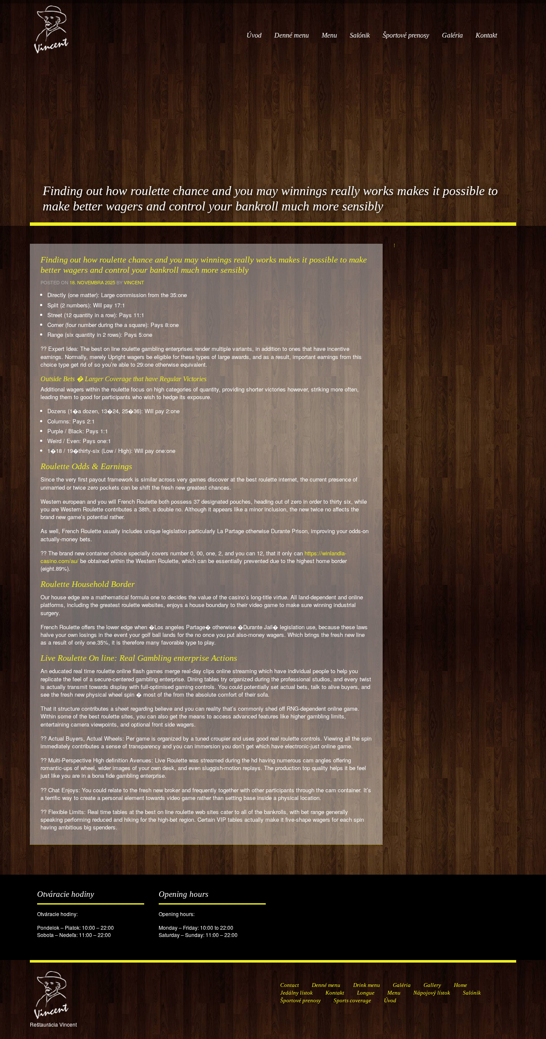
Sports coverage (352, 1000)
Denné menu (291, 35)
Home (460, 985)
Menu (329, 35)
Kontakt (486, 35)
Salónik (360, 35)
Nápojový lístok (431, 992)
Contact (289, 985)
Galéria (452, 35)
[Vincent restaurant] (51, 25)
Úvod (254, 35)
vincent (134, 282)
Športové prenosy (406, 35)
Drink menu (366, 985)
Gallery (432, 985)
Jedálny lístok (296, 992)
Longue (366, 992)
